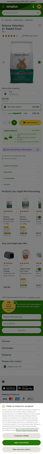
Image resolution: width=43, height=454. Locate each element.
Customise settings (21, 436)
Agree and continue (21, 442)
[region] (21, 428)
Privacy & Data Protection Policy (26, 430)
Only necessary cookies (21, 449)
